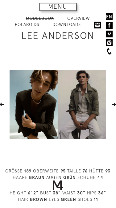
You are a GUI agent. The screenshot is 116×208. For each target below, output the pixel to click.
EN (109, 17)
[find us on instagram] (109, 42)
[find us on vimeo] (109, 34)
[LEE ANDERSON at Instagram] (97, 24)
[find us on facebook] (109, 25)
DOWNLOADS (66, 24)
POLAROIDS (27, 24)
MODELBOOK (40, 18)
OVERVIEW (78, 18)
